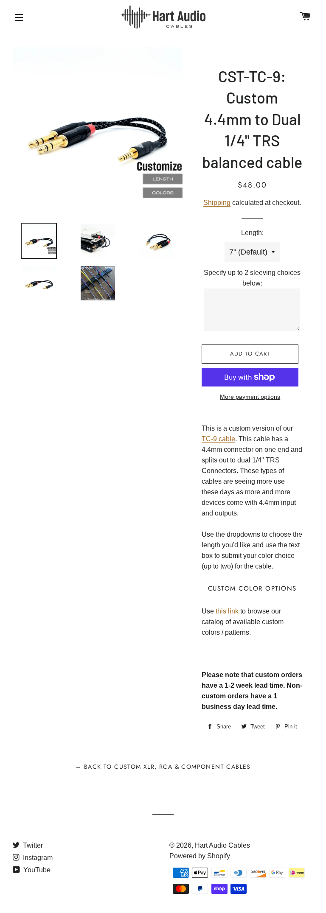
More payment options (250, 396)
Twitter (32, 845)
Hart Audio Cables (222, 845)
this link (227, 611)
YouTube (36, 870)
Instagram (37, 857)
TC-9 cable (218, 438)
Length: (252, 232)
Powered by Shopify (199, 856)
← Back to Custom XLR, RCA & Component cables (163, 766)
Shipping (216, 202)
